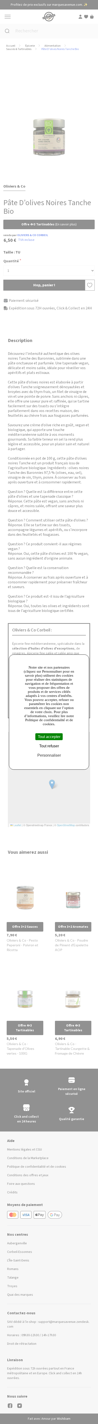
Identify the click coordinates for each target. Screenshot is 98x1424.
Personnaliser (49, 755)
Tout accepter (49, 736)
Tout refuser (49, 746)
